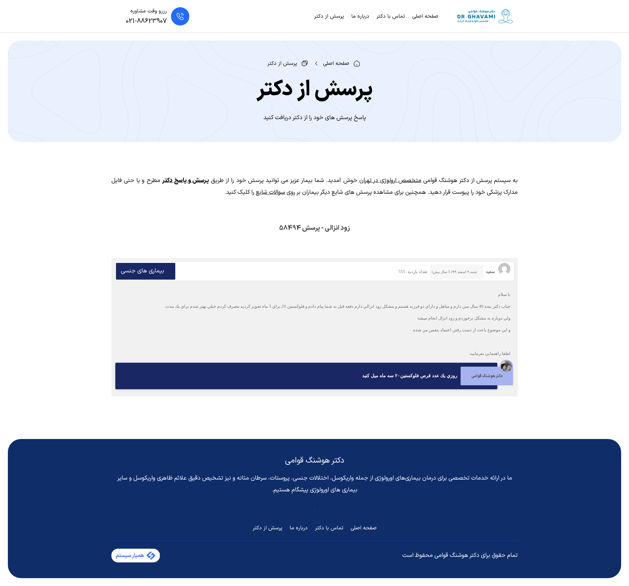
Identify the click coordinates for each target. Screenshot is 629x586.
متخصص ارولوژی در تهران (390, 180)
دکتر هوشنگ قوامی (314, 461)
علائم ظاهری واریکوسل (160, 478)
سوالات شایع (270, 192)
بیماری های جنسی (142, 270)
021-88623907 (146, 21)
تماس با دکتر (390, 16)
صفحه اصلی (425, 16)
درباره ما (360, 16)
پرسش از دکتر (329, 16)
